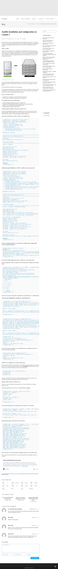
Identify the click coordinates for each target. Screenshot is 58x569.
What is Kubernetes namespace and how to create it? (49, 82)
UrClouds (4, 19)
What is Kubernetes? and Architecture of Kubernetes (48, 88)
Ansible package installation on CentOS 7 (11, 473)
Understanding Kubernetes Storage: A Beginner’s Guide (48, 61)
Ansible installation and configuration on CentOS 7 (48, 23)
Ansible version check (34, 473)
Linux (18, 38)
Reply (38, 517)
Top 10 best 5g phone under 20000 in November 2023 (48, 74)
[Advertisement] (29, 8)
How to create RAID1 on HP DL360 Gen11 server (48, 49)
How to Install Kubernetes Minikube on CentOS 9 (48, 41)
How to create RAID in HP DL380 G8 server (8, 498)
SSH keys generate (5, 474)
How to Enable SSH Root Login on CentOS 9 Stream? (49, 67)
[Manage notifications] (55, 566)
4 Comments (23, 38)
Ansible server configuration (24, 473)
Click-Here (19, 87)
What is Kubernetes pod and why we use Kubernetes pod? (49, 85)
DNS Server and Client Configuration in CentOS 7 (20, 498)
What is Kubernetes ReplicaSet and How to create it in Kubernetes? (49, 58)
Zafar (4, 38)
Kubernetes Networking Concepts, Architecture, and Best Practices (49, 54)
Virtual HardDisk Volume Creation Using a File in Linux (33, 499)
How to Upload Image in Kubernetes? (47, 69)
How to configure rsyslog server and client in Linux (49, 46)
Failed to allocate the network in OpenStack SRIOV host (49, 90)
